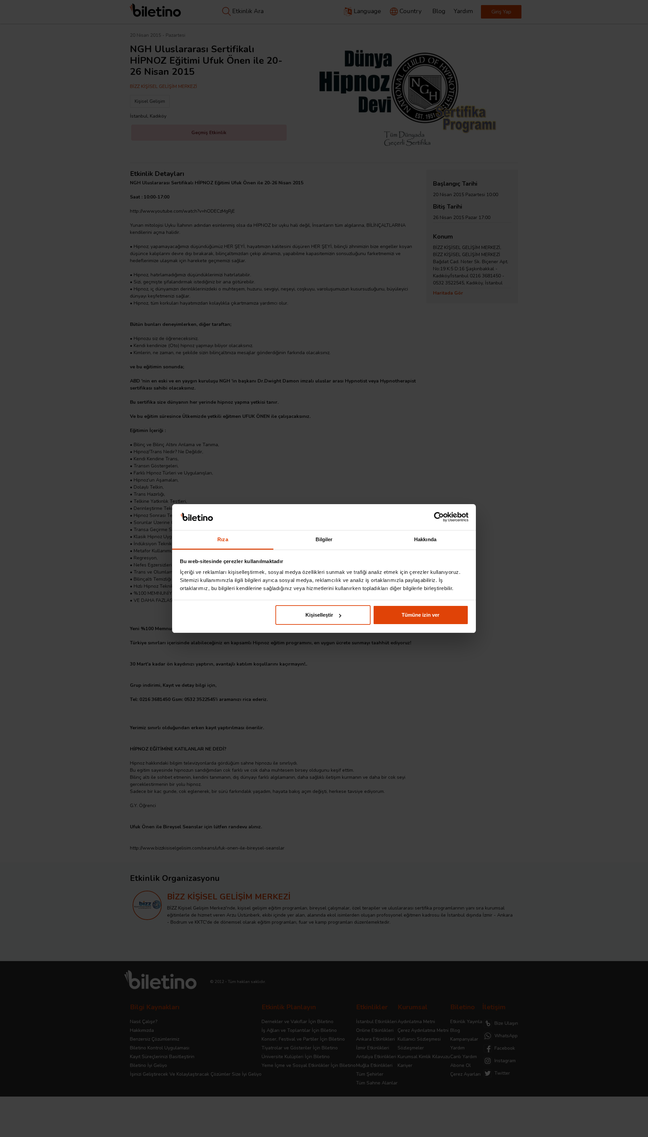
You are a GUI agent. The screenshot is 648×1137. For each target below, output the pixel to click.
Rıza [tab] (222, 539)
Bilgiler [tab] (324, 539)
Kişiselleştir (319, 615)
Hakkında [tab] (425, 539)
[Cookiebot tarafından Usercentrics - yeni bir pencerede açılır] (438, 517)
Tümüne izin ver (420, 615)
